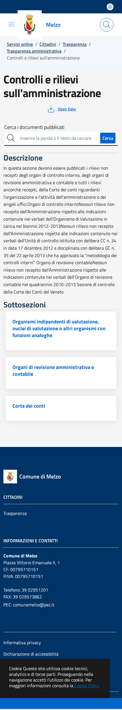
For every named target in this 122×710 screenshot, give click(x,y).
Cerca (107, 138)
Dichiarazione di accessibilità (30, 654)
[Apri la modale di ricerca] (106, 25)
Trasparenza (15, 513)
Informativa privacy (22, 642)
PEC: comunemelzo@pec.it (28, 604)
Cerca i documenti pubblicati (34, 127)
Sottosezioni (16, 704)
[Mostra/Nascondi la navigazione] (11, 24)
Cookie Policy (87, 685)
